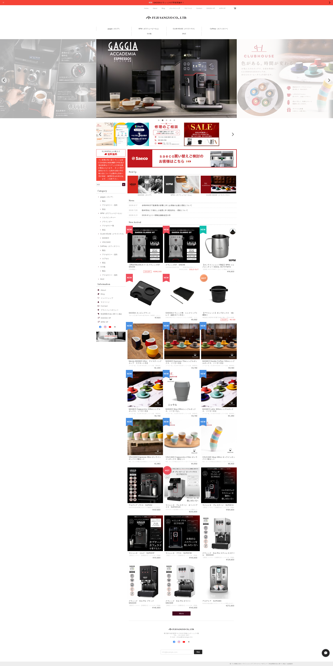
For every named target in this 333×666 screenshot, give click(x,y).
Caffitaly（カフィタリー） (219, 29)
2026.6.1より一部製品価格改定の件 (156, 215)
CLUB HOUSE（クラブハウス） (184, 29)
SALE (184, 34)
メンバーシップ (174, 8)
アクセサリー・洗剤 (109, 205)
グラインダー (107, 222)
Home (146, 8)
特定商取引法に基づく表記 (111, 314)
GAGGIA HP (211, 8)
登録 (198, 652)
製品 (103, 201)
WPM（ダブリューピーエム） (149, 29)
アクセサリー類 (108, 226)
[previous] (4, 80)
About (155, 8)
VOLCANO (106, 242)
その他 (149, 34)
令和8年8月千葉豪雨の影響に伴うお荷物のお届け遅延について (167, 205)
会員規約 (290, 663)
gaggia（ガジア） (114, 29)
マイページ (188, 8)
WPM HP (222, 8)
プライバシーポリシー (110, 310)
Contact (199, 8)
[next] (329, 80)
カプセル (105, 258)
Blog (163, 8)
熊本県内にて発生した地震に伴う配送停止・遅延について (165, 210)
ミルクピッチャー (109, 217)
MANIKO (105, 238)
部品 (103, 209)
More (181, 613)
